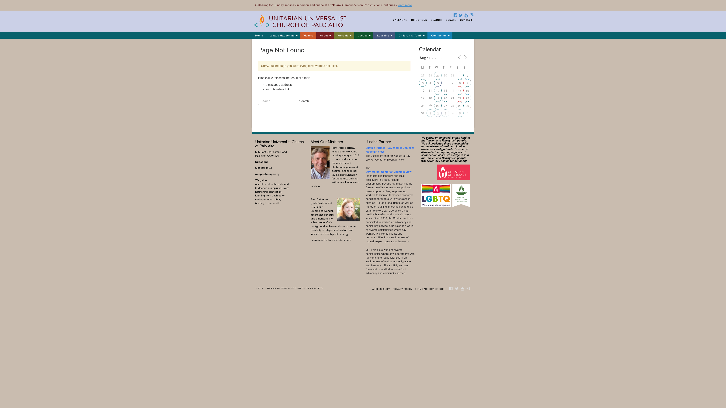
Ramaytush (449, 140)
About (324, 35)
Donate (451, 20)
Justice (363, 35)
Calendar (400, 20)
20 (445, 98)
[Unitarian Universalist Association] (454, 172)
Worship (343, 35)
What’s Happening (282, 35)
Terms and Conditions (429, 289)
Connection (439, 35)
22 (460, 98)
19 (438, 98)
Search (436, 20)
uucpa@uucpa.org (267, 174)
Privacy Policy (402, 289)
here (348, 240)
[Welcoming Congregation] (436, 193)
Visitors (308, 35)
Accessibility (381, 289)
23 (467, 98)
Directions (419, 20)
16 (467, 90)
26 (438, 106)
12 (438, 90)
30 (467, 106)
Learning (383, 35)
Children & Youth (410, 35)
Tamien (430, 140)
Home (259, 35)
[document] (363, 83)
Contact (466, 20)
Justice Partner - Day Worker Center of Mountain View (390, 149)
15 (460, 90)
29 (438, 75)
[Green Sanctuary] (461, 193)
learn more (405, 5)
